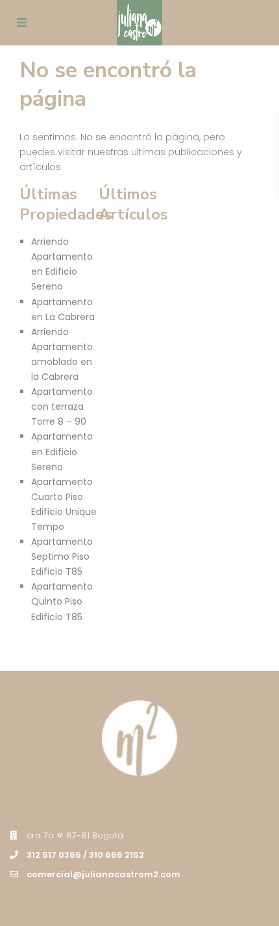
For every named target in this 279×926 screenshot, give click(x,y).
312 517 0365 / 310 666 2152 (85, 855)
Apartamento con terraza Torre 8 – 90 (62, 406)
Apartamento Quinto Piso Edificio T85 (62, 601)
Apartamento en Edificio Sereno (62, 451)
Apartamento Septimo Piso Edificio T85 (62, 556)
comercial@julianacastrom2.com (103, 874)
